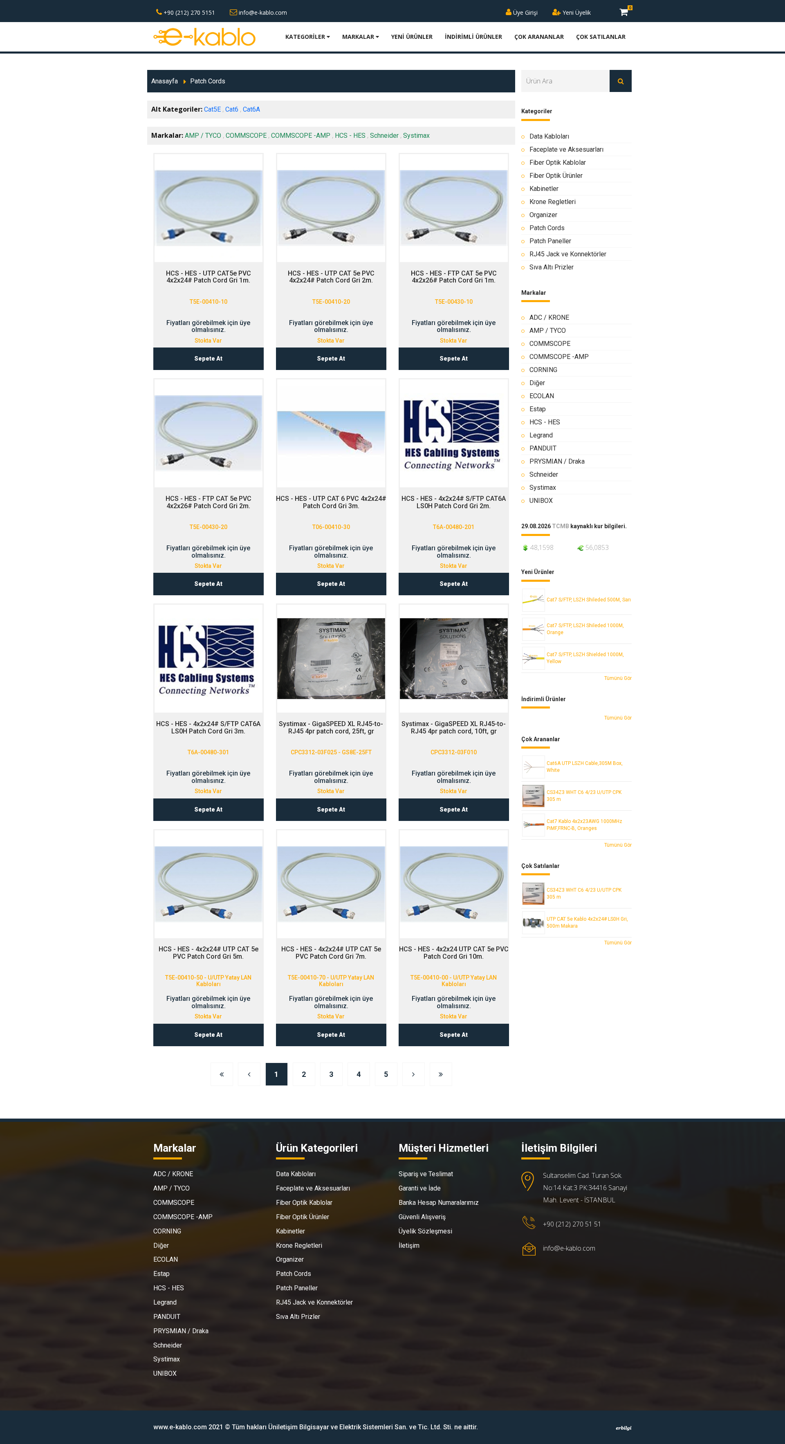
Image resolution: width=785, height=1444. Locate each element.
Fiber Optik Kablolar (557, 162)
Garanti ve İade (420, 1188)
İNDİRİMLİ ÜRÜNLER (473, 36)
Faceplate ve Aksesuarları (566, 149)
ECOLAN (541, 396)
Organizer (543, 215)
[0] (623, 11)
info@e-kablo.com (262, 12)
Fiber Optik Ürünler (556, 175)
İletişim (409, 1245)
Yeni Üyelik (576, 12)
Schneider (384, 135)
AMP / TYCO (203, 135)
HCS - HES (350, 135)
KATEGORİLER (306, 36)
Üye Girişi (524, 12)
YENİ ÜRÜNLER (412, 36)
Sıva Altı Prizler (551, 267)
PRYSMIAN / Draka (557, 461)
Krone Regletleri (552, 202)
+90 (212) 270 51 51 (572, 1224)
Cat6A (251, 109)
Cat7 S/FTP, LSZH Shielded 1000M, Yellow (585, 658)
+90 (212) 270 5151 (188, 12)
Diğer (537, 383)
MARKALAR (359, 36)
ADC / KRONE (549, 317)
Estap (537, 409)
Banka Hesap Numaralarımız (439, 1202)
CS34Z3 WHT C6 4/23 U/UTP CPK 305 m (584, 795)
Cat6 (231, 109)
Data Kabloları (549, 136)
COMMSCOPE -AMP (300, 135)
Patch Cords (207, 81)
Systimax (416, 135)
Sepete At (208, 358)
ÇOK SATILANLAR (601, 36)
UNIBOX (541, 501)
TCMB (560, 526)
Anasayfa (164, 81)
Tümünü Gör (618, 678)
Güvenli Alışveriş (422, 1217)
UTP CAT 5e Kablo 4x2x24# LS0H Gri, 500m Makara (587, 922)
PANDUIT (542, 448)
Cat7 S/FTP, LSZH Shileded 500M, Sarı (589, 600)
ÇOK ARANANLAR (539, 36)
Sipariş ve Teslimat (426, 1174)
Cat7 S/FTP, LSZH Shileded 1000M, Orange (585, 629)
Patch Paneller (550, 241)
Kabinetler (543, 189)
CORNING (543, 370)
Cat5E (212, 109)
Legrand (541, 435)
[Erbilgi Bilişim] (624, 1428)
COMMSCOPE (246, 135)
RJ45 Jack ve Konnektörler (567, 254)
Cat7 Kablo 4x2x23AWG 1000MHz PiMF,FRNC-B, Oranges (584, 824)
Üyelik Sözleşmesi (425, 1231)
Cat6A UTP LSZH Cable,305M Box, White (585, 766)
